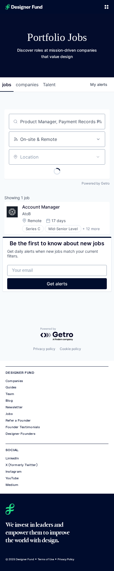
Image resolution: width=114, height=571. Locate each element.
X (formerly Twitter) (21, 465)
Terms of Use (46, 559)
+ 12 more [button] (91, 229)
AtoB (26, 213)
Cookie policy (70, 349)
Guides (11, 387)
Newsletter (14, 407)
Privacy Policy (66, 559)
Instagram (14, 471)
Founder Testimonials (23, 427)
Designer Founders (20, 434)
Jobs (9, 414)
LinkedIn (12, 458)
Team (10, 394)
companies (27, 84)
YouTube (12, 478)
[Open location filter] (98, 157)
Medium (12, 485)
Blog (9, 400)
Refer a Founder (18, 420)
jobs (6, 84)
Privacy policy (44, 349)
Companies (14, 381)
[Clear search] (98, 121)
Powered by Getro (96, 183)
